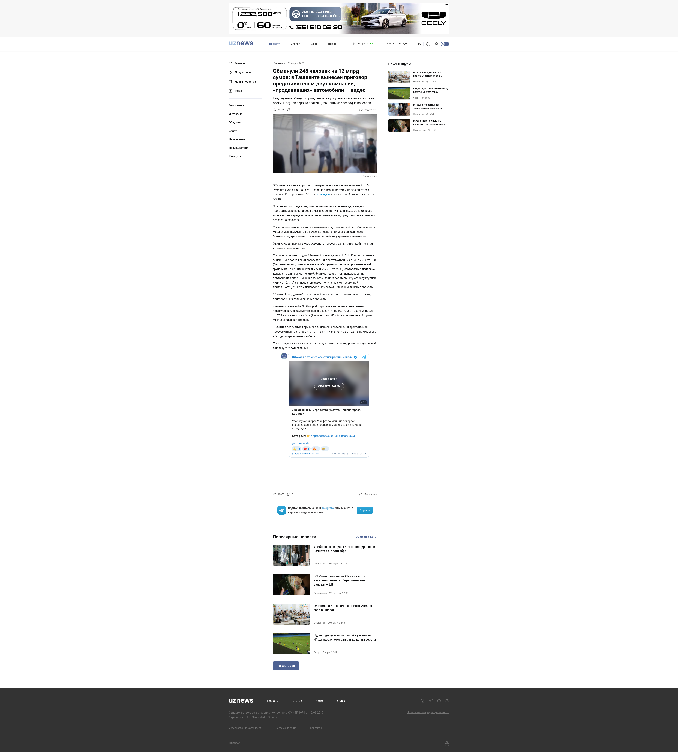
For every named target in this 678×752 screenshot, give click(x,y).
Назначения (237, 139)
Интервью (235, 114)
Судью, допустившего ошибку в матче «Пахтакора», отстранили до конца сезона (345, 637)
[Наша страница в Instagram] (423, 701)
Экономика (236, 105)
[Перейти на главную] (241, 43)
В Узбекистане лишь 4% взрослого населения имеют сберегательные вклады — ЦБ (339, 580)
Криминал (279, 63)
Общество (235, 122)
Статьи (295, 44)
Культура (235, 156)
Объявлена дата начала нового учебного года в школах (344, 608)
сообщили (323, 194)
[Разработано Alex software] (447, 743)
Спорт (233, 131)
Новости (274, 44)
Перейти (365, 510)
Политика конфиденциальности (428, 712)
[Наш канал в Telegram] (431, 701)
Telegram (328, 508)
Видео (332, 44)
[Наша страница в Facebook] (439, 701)
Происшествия (238, 148)
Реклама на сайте (286, 728)
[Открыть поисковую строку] (429, 44)
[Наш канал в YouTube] (447, 701)
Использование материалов (245, 728)
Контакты (316, 728)
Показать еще (286, 665)
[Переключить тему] (445, 44)
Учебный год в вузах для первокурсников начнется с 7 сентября (344, 549)
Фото (314, 44)
